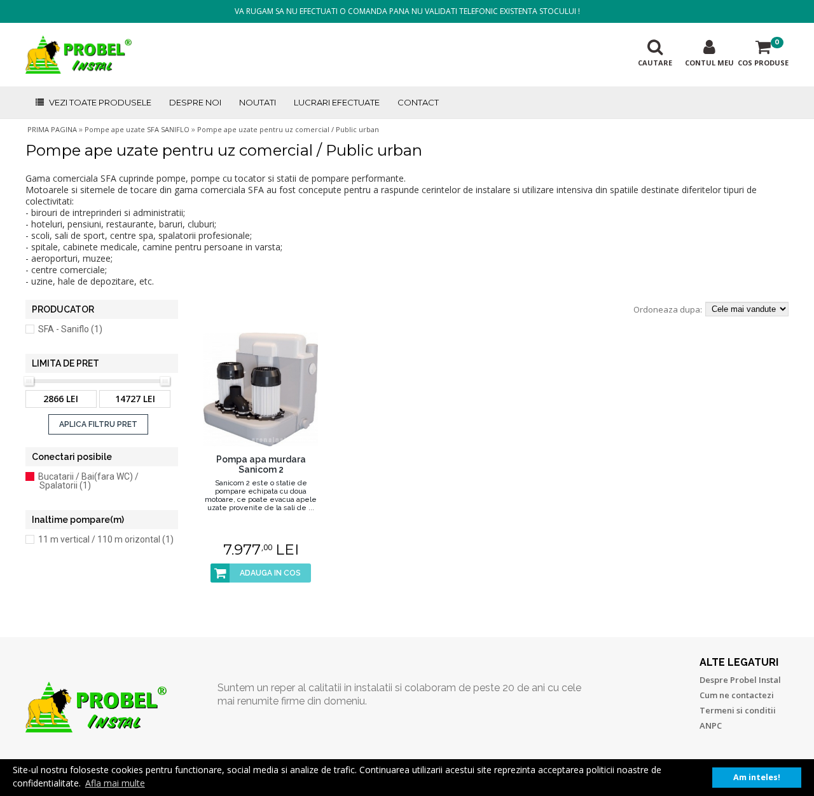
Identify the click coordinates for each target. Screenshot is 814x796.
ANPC (711, 725)
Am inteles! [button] (756, 777)
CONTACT (418, 102)
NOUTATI (257, 102)
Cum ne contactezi (737, 695)
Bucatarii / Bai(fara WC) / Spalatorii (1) (88, 480)
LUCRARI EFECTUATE (337, 102)
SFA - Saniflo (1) (70, 329)
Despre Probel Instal (740, 679)
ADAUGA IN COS (270, 573)
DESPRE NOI (195, 102)
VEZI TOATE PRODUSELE (100, 102)
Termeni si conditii (738, 710)
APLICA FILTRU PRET (98, 424)
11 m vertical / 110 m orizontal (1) (106, 539)
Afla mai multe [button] (115, 783)
